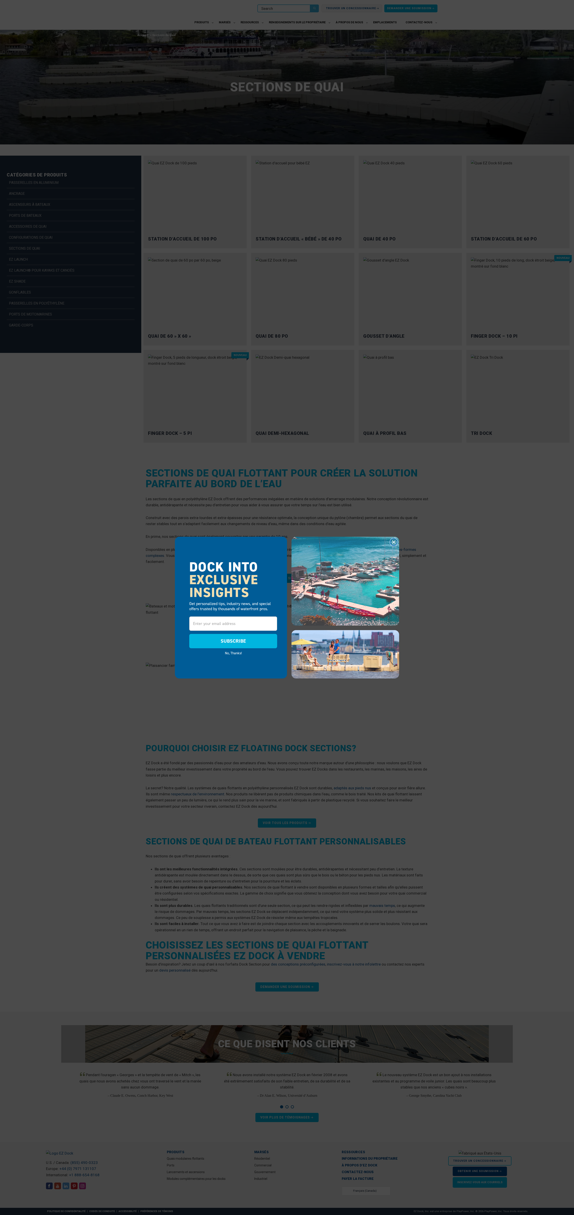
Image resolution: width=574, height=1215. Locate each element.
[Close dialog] (393, 542)
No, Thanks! (233, 653)
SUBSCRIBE (233, 641)
